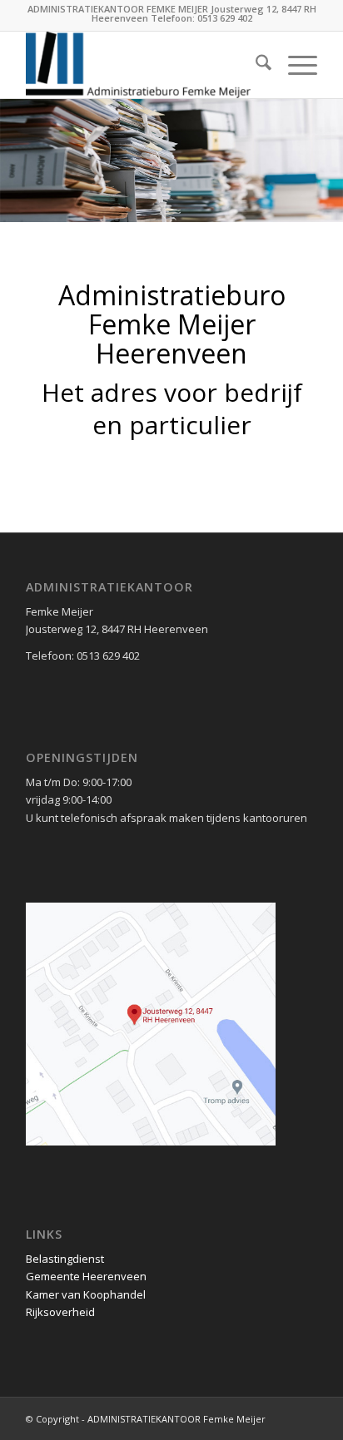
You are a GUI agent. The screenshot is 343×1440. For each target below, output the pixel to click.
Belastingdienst (65, 1258)
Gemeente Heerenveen (86, 1276)
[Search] (255, 65)
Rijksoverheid (60, 1311)
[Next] (328, 144)
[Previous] (14, 144)
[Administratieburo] (142, 65)
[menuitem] (255, 65)
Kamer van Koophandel (86, 1294)
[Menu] (294, 65)
